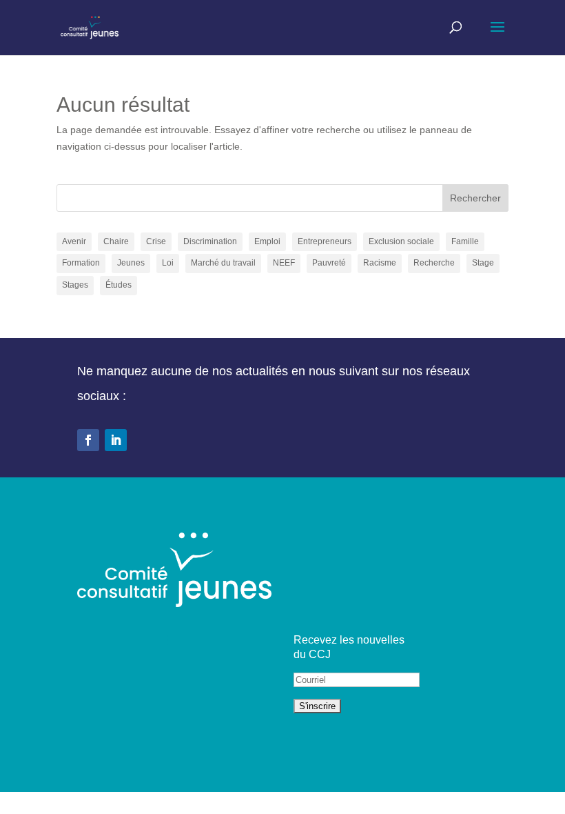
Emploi (267, 241)
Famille (465, 241)
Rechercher (475, 198)
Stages (75, 285)
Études (118, 285)
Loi (168, 263)
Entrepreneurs (324, 241)
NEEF (284, 263)
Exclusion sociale (401, 241)
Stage (483, 263)
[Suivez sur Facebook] (88, 440)
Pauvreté (329, 263)
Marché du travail (223, 263)
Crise (156, 241)
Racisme (379, 263)
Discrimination (210, 241)
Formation (81, 263)
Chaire (116, 241)
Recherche (434, 263)
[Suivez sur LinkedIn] (116, 440)
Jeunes (131, 263)
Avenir (74, 241)
